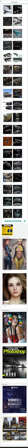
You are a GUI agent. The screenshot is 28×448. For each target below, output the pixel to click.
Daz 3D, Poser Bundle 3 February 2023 (7, 270)
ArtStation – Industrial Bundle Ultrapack (7, 441)
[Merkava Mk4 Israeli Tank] (17, 169)
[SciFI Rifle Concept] (7, 49)
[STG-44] (7, 157)
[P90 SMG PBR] (17, 133)
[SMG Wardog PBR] (17, 157)
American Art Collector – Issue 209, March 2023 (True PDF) (9, 343)
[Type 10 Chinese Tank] (17, 205)
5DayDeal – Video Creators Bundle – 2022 (7, 413)
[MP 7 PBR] (7, 145)
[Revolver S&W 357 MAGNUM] (7, 169)
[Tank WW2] (17, 97)
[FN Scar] (7, 25)
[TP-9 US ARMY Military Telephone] (17, 121)
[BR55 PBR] (17, 25)
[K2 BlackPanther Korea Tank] (17, 193)
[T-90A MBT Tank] (7, 205)
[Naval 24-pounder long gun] (7, 73)
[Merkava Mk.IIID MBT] (7, 97)
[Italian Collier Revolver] (17, 49)
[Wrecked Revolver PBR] (7, 37)
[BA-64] (17, 85)
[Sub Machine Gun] (7, 61)
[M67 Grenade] (17, 217)
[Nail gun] (17, 73)
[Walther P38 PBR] (7, 13)
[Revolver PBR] (7, 133)
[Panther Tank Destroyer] (7, 109)
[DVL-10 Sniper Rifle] (17, 61)
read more (4, 271)
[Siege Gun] (7, 217)
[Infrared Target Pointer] (7, 181)
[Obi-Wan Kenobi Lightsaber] (17, 13)
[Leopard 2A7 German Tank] (17, 109)
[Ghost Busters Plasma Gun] (7, 85)
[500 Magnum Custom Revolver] (17, 145)
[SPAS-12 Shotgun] (17, 181)
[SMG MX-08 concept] (17, 37)
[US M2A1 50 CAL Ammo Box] (7, 121)
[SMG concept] (7, 193)
